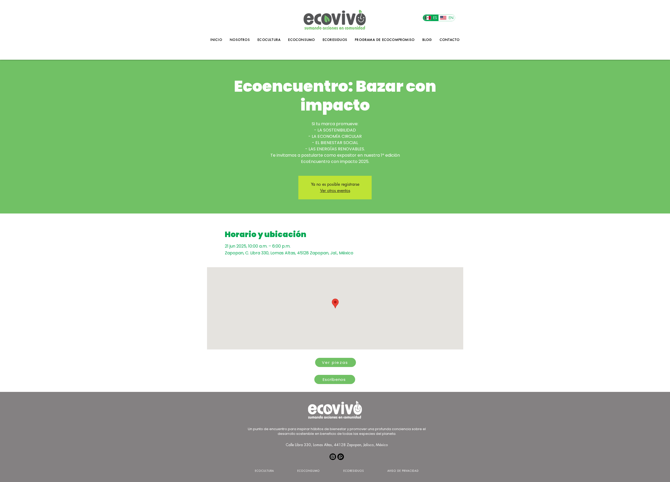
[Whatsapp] (340, 456)
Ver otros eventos (335, 190)
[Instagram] (333, 456)
